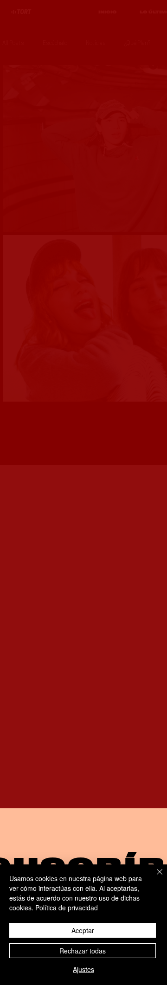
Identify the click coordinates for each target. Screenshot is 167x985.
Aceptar (82, 930)
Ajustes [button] (83, 969)
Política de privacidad (66, 907)
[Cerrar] (154, 877)
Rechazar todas (82, 950)
